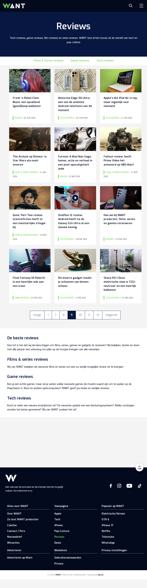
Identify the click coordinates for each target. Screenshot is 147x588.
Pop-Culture (61, 531)
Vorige (37, 315)
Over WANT (14, 513)
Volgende (111, 315)
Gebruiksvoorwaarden (67, 557)
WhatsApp (108, 543)
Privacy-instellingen (114, 550)
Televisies (108, 537)
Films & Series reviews (48, 60)
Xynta (100, 574)
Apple (57, 513)
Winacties (13, 543)
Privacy (58, 563)
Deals (57, 543)
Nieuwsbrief (14, 537)
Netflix (106, 531)
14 (97, 315)
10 (80, 315)
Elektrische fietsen (113, 513)
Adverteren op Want (19, 557)
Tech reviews (104, 60)
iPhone (58, 525)
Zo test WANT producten (22, 519)
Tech (57, 519)
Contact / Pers (16, 531)
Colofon (12, 525)
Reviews (59, 537)
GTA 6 (105, 519)
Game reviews (80, 60)
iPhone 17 (107, 525)
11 (89, 315)
